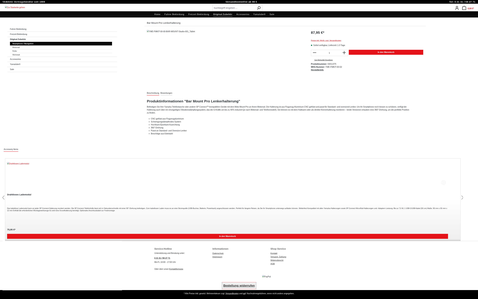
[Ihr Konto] (457, 8)
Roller (14, 51)
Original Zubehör (18, 39)
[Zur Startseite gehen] (14, 7)
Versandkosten (232, 293)
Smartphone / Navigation (22, 44)
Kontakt (273, 253)
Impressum (217, 257)
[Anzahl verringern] (314, 53)
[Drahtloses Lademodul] (227, 174)
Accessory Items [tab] (11, 149)
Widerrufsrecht (276, 260)
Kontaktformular (176, 269)
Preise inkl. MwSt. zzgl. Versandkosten (326, 40)
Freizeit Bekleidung (18, 34)
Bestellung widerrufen (239, 285)
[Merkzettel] (450, 7)
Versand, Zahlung (278, 257)
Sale (12, 69)
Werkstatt (16, 55)
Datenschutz (218, 253)
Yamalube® (15, 64)
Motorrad (16, 47)
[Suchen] (258, 8)
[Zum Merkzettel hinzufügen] (443, 182)
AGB (272, 264)
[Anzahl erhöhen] (344, 53)
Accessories (15, 59)
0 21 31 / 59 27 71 (162, 258)
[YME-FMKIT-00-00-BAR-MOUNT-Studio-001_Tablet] (226, 56)
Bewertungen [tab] (166, 93)
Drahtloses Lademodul (19, 194)
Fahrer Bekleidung (18, 29)
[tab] (153, 93)
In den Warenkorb (386, 52)
